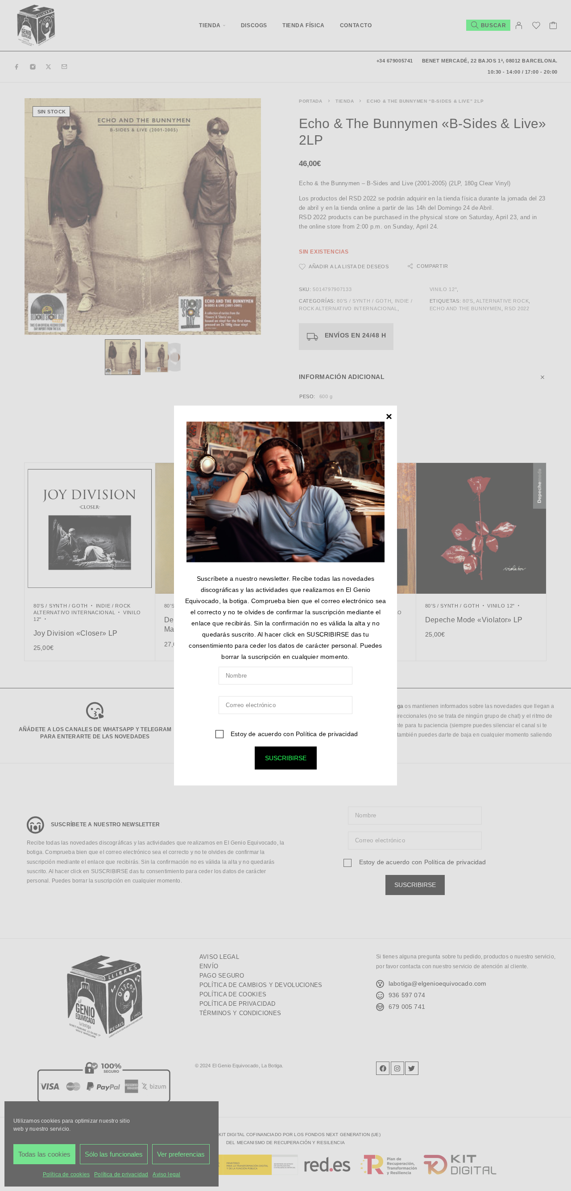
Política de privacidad (327, 733)
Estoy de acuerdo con (293, 733)
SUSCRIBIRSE (285, 757)
